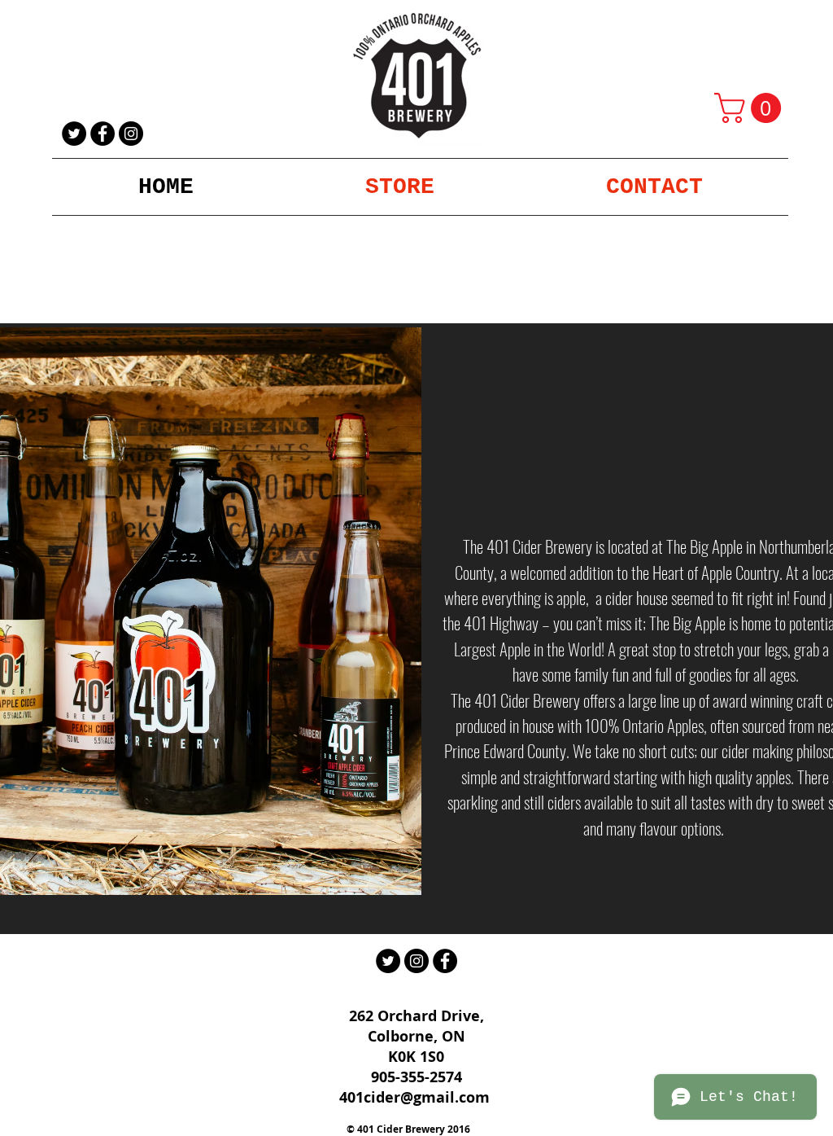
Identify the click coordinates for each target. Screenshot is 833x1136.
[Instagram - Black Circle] (131, 133)
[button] (751, 108)
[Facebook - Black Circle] (102, 133)
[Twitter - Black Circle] (74, 133)
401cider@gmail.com (414, 1097)
